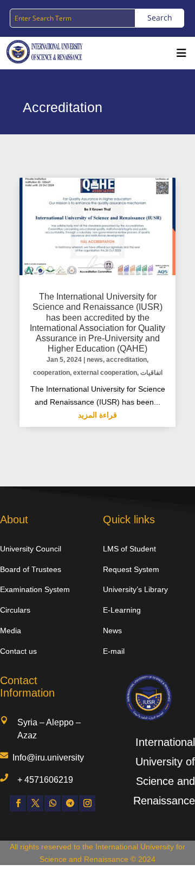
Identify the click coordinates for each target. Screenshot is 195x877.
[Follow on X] (35, 803)
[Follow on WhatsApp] (52, 803)
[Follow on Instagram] (87, 803)
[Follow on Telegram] (70, 803)
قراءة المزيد (97, 415)
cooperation (51, 372)
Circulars (15, 610)
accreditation (126, 359)
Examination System (35, 589)
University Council (30, 548)
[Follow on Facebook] (18, 803)
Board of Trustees (30, 569)
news (95, 359)
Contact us (18, 651)
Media (10, 630)
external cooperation (105, 372)
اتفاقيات (151, 372)
